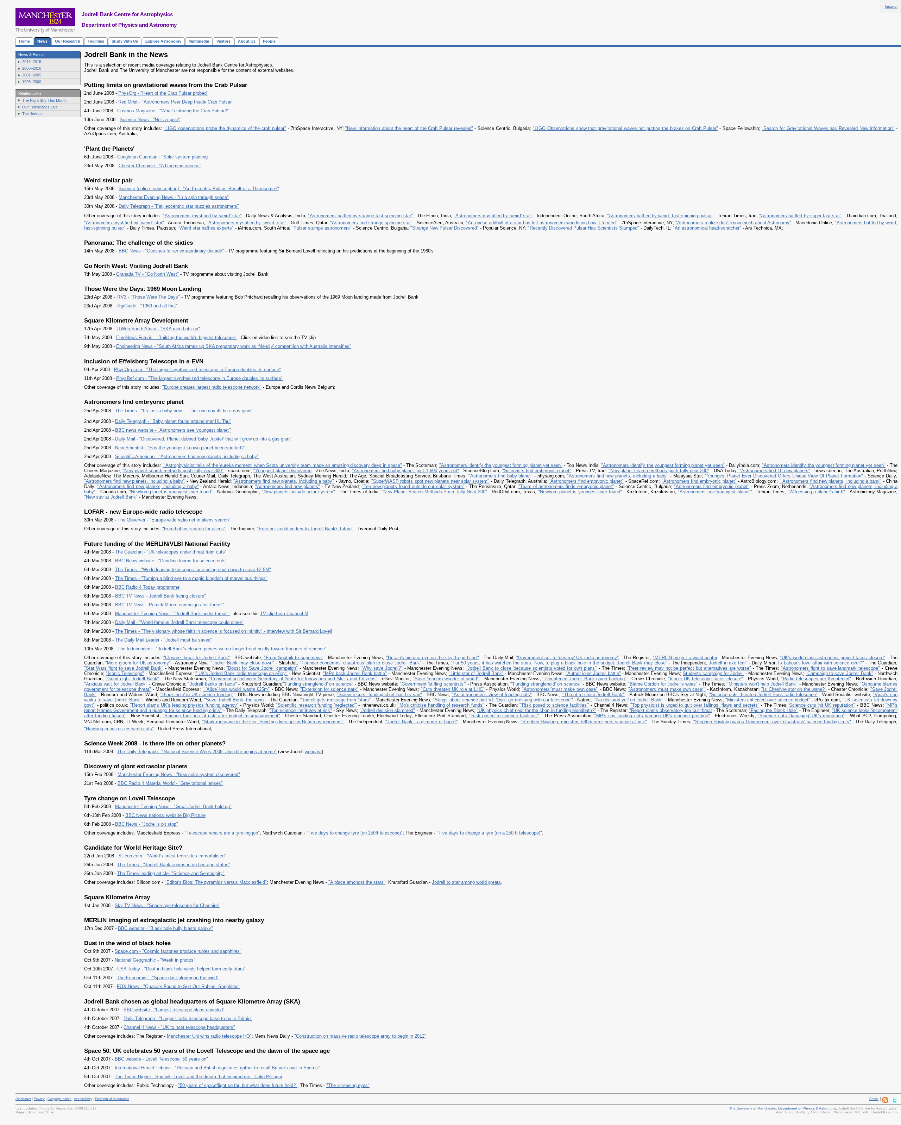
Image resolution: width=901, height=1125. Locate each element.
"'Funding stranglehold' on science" (317, 684)
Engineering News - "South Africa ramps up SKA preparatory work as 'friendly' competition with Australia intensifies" (233, 346)
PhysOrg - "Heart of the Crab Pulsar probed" (163, 93)
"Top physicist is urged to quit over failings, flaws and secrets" (695, 705)
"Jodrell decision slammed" (387, 710)
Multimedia (199, 41)
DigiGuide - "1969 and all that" (147, 305)
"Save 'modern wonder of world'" (446, 678)
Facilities (96, 41)
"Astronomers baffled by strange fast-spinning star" (360, 215)
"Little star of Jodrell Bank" (476, 673)
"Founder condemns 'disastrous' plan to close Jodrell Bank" (361, 662)
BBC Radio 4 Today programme (147, 587)
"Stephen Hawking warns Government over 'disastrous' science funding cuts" (772, 721)
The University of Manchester (752, 1108)
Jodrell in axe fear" (728, 662)
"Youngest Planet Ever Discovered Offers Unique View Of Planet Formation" (784, 476)
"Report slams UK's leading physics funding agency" (184, 705)
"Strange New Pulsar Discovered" (444, 228)
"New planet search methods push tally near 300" (172, 470)
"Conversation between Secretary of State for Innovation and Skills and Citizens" (293, 678)
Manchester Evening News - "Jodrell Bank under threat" (172, 613)
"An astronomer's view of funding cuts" (492, 694)
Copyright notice (59, 1099)
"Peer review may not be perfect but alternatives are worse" (689, 668)
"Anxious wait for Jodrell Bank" (115, 684)
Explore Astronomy (163, 41)
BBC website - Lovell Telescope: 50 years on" (161, 1059)
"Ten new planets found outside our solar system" (413, 486)
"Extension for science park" (329, 689)
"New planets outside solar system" (298, 491)
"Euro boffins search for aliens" (194, 528)
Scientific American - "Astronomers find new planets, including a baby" (187, 456)
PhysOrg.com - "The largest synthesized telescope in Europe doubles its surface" (197, 369)
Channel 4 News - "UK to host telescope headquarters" (179, 1027)
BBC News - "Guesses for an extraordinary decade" (171, 251)
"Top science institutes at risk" (300, 710)
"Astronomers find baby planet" (500, 476)
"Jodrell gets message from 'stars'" (335, 699)
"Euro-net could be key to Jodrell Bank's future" (305, 528)
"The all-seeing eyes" (348, 1085)
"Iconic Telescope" (125, 673)
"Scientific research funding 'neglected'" (316, 705)
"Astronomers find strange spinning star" (371, 222)
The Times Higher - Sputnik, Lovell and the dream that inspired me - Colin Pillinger (198, 1076)
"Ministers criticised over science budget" (767, 699)
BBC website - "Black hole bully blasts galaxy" (165, 928)
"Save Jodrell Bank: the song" (235, 699)
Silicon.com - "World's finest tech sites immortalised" (172, 855)
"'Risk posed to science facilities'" (554, 705)
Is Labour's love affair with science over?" (821, 662)
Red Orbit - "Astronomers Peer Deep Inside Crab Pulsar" (175, 102)
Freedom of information (112, 1099)
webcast (313, 751)
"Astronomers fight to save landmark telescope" (830, 668)
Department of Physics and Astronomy (129, 25)
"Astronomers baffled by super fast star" (800, 215)
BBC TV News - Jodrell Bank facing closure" (160, 596)
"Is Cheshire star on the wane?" (793, 689)
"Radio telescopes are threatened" (816, 678)
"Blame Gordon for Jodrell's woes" (663, 684)
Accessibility (83, 1099)
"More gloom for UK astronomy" (138, 662)
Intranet (891, 6)
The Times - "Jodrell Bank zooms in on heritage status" (173, 864)
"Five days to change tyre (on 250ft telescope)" (355, 833)
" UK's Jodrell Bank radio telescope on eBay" (241, 673)
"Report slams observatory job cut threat (670, 710)
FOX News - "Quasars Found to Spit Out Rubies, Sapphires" (178, 986)
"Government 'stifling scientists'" (433, 684)
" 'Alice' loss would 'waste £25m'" (236, 689)
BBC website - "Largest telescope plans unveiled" (174, 1009)
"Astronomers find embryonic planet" (586, 481)
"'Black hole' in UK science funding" (196, 694)
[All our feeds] (885, 1102)
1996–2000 (31, 82)
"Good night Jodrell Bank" (132, 678)
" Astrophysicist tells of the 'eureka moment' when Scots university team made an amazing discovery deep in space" (282, 465)
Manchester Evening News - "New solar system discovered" (179, 774)
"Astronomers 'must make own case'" (560, 689)
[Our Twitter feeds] (894, 1102)
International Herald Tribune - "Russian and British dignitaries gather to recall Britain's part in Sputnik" (218, 1067)
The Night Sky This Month (44, 100)
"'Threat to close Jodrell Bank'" (593, 694)
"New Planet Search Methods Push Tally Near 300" (434, 491)
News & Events (31, 54)
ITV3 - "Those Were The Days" (148, 297)
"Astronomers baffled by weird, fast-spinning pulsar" (660, 215)
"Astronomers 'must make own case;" (667, 689)
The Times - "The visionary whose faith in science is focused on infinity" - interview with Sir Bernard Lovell (223, 631)
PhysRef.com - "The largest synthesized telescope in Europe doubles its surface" (199, 378)
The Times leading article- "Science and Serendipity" (171, 873)
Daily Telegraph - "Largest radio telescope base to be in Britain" (188, 1018)
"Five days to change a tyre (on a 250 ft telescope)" (489, 833)
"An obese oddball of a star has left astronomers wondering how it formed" (541, 222)
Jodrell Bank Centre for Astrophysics (127, 14)
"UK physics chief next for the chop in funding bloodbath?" (536, 710)
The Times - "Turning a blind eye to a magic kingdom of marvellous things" (191, 578)
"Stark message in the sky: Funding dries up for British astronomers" (273, 721)
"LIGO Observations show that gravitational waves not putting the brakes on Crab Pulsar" (625, 128)
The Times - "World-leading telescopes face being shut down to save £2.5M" (193, 569)
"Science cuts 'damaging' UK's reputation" (801, 715)
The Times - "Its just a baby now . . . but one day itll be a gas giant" (184, 410)
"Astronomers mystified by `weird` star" (124, 222)
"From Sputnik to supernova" (293, 657)
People (269, 41)
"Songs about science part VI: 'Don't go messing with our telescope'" (503, 699)
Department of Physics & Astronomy (807, 1108)
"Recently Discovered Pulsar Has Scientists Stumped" (583, 228)
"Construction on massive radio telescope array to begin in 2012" (360, 1036)
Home (24, 41)
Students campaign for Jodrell (713, 673)
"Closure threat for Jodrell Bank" (196, 657)
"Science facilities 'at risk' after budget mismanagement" (221, 715)
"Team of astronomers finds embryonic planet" (566, 486)
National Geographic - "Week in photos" (155, 960)
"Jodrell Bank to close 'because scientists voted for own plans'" (531, 668)
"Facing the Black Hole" (773, 710)
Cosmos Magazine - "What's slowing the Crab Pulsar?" (173, 110)
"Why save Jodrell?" (382, 668)
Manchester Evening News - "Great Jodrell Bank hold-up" (173, 806)
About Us (247, 41)
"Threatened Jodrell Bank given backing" (585, 678)
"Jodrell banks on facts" (212, 684)
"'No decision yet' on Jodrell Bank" (629, 699)
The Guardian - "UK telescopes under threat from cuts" (171, 552)
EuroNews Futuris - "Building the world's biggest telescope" (176, 337)
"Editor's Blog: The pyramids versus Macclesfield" (216, 882)
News (42, 41)
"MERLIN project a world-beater (685, 657)
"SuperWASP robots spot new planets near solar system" (430, 481)
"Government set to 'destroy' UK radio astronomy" (567, 657)
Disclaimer (23, 1099)
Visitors (223, 41)
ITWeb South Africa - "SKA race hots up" (158, 328)
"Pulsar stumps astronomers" (322, 228)
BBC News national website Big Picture (165, 815)
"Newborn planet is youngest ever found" (171, 491)
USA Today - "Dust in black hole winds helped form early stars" (181, 968)
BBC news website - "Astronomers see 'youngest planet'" (173, 430)
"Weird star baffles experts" (206, 228)
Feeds (873, 1099)
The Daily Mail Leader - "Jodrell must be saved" (163, 640)
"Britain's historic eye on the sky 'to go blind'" (432, 657)
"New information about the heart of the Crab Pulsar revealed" (409, 128)
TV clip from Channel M (284, 613)
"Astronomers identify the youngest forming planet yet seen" (500, 465)
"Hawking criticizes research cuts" (119, 728)
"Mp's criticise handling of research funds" (441, 705)
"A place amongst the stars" (356, 882)
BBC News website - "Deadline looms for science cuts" (171, 560)
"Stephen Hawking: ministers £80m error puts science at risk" (584, 721)
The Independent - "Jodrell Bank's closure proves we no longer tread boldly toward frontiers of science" (222, 648)
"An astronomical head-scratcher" (707, 228)
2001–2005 (31, 75)
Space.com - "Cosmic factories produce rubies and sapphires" (178, 951)
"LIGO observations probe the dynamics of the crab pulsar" (225, 128)
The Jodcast (33, 114)
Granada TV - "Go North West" (147, 274)
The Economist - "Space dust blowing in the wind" (168, 977)
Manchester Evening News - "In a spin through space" (174, 197)
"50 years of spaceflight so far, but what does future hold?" (237, 1085)
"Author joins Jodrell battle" (593, 673)
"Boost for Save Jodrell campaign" (261, 668)
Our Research (67, 41)
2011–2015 (31, 62)
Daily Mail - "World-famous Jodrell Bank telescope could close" (179, 622)
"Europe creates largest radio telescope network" (212, 387)
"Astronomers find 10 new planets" (774, 470)
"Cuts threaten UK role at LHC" (453, 689)
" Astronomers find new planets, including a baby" (831, 481)
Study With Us (125, 41)
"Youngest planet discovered (282, 470)
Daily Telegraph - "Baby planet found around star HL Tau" (173, 421)
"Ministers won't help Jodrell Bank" (762, 684)
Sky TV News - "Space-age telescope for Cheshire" (167, 905)
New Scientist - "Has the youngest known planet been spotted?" (180, 447)
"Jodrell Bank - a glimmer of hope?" (421, 721)
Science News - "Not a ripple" (150, 119)
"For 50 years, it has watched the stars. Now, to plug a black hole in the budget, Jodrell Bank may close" (559, 662)
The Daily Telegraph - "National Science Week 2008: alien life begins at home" (197, 751)
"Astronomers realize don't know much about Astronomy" (733, 222)
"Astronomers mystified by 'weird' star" (202, 215)
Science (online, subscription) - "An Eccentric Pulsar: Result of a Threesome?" (199, 188)
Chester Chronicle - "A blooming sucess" (160, 165)
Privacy (39, 1099)
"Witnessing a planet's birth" (816, 491)
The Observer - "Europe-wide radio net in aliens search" (174, 520)
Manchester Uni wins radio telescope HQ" (209, 1036)
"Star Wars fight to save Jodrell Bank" (123, 668)
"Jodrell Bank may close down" (242, 662)
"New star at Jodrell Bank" (111, 497)
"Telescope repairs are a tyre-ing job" (222, 833)
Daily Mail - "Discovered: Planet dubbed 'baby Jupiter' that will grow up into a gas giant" (203, 439)
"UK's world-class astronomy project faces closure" (832, 657)
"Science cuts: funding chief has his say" (379, 694)
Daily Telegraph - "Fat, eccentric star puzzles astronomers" (179, 206)
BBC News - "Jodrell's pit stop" (146, 824)
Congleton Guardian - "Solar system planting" (163, 157)
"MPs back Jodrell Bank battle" (355, 673)
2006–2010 (31, 68)
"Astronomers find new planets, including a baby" (618, 476)
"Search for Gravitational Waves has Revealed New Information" (828, 128)
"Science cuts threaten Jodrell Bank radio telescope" (763, 694)
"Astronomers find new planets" (287, 486)
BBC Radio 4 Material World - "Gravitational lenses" (170, 783)
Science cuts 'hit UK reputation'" (822, 705)
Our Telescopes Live (40, 107)
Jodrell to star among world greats (466, 882)
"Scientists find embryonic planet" (537, 470)
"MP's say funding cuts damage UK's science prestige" (652, 715)
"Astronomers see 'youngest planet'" (715, 491)
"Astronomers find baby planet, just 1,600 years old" (405, 470)
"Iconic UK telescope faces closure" (705, 678)
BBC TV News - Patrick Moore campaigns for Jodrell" (169, 604)
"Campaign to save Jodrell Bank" (839, 673)
